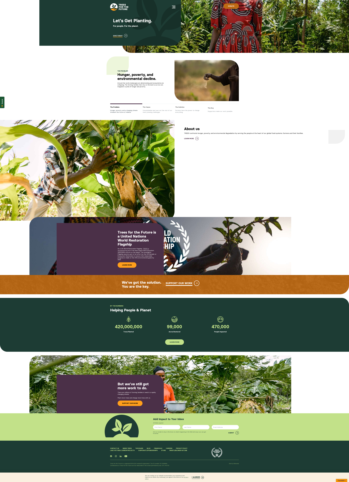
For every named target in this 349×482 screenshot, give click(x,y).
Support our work (130, 403)
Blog (148, 448)
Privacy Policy (181, 448)
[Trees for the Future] (119, 7)
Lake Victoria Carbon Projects (122, 450)
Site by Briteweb (234, 463)
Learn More (127, 265)
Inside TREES (127, 448)
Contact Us (114, 448)
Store (163, 450)
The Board (139, 448)
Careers (169, 448)
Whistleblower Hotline (178, 450)
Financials (158, 448)
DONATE (231, 6)
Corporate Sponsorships (148, 450)
